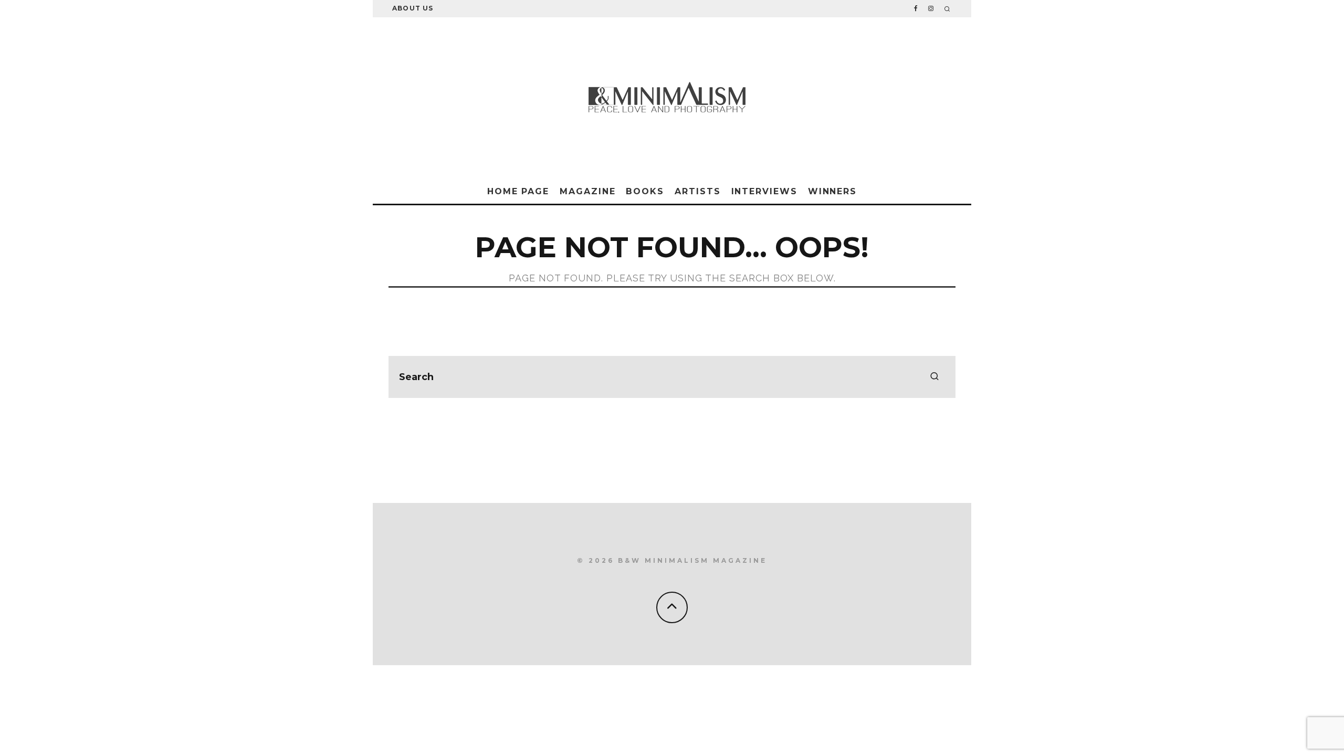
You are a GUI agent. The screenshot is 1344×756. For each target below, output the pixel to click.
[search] (935, 377)
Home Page (518, 191)
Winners (832, 191)
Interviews (764, 191)
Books (645, 191)
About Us (413, 8)
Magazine (587, 191)
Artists (697, 191)
